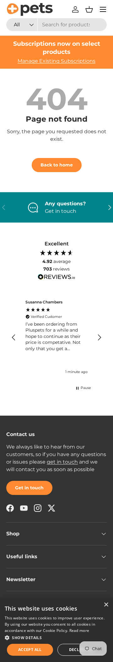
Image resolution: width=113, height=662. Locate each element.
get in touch (62, 462)
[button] (89, 9)
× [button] (106, 604)
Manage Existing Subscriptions (56, 61)
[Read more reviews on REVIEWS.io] (56, 277)
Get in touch (29, 488)
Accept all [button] (30, 649)
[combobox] (56, 24)
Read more (79, 630)
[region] (56, 337)
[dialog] (56, 630)
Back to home (56, 165)
